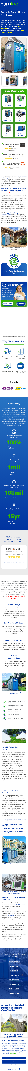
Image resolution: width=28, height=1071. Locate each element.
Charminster (14, 962)
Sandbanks (14, 989)
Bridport (14, 971)
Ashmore (14, 966)
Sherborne (14, 975)
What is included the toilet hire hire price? (12, 791)
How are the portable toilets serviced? (12, 824)
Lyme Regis (14, 984)
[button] (26, 3)
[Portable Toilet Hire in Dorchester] (14, 743)
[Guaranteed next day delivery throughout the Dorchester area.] (14, 682)
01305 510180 (7, 304)
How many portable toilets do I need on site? (12, 832)
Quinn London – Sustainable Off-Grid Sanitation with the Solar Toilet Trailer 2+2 (13, 1036)
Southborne (14, 980)
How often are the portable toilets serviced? (14, 820)
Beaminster (14, 993)
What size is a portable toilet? (13, 828)
